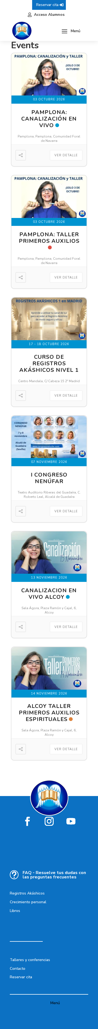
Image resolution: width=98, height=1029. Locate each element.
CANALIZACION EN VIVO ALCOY (49, 594)
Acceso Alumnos (49, 14)
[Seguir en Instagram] (49, 821)
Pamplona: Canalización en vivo (49, 119)
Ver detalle (66, 155)
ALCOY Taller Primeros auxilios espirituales (49, 712)
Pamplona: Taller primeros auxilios (49, 238)
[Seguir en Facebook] (27, 821)
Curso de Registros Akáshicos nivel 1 (49, 363)
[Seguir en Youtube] (71, 821)
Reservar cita (47, 4)
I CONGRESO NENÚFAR (49, 478)
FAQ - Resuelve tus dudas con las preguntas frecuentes (54, 875)
